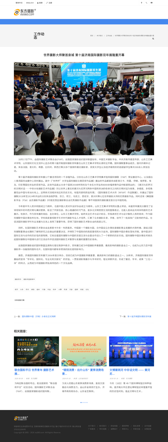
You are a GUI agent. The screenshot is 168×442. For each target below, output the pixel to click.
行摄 (43, 289)
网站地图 (114, 426)
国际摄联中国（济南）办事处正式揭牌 (39, 316)
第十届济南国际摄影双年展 (139, 316)
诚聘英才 (114, 429)
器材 (38, 289)
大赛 (60, 289)
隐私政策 (136, 426)
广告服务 (91, 429)
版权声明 (125, 426)
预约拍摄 (102, 429)
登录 (41, 2)
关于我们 (100, 35)
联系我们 (102, 426)
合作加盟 (147, 426)
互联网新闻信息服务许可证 (44, 426)
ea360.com (39, 432)
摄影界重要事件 (29, 279)
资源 (65, 289)
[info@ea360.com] (151, 2)
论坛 (87, 289)
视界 (54, 289)
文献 (70, 289)
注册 (50, 2)
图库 (76, 289)
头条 (21, 289)
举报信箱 (136, 429)
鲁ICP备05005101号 (63, 426)
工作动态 (109, 35)
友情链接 (147, 429)
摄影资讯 (18, 279)
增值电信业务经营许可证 (23, 426)
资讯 (27, 289)
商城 (81, 289)
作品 (49, 289)
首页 (91, 35)
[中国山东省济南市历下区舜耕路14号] (141, 2)
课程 (32, 289)
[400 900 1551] (146, 2)
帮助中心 (125, 429)
